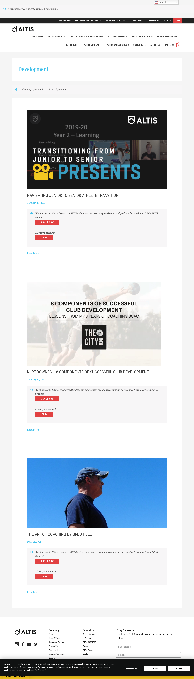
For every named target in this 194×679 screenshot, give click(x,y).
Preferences (131, 669)
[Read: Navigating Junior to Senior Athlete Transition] (97, 149)
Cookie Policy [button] (90, 667)
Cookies (52, 658)
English (162, 2)
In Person (87, 638)
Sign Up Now (47, 222)
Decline (155, 669)
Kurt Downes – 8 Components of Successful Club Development (88, 371)
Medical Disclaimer (56, 654)
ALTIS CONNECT (89, 642)
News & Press (54, 638)
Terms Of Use (54, 650)
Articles (86, 646)
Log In (44, 237)
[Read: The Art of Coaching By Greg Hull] (97, 492)
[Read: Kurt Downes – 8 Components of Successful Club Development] (94, 323)
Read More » (33, 253)
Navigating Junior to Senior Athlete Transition (73, 195)
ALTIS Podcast (89, 650)
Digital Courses (89, 634)
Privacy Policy (54, 646)
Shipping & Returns (56, 642)
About (51, 634)
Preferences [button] (40, 670)
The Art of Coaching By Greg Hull (59, 534)
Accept (179, 669)
